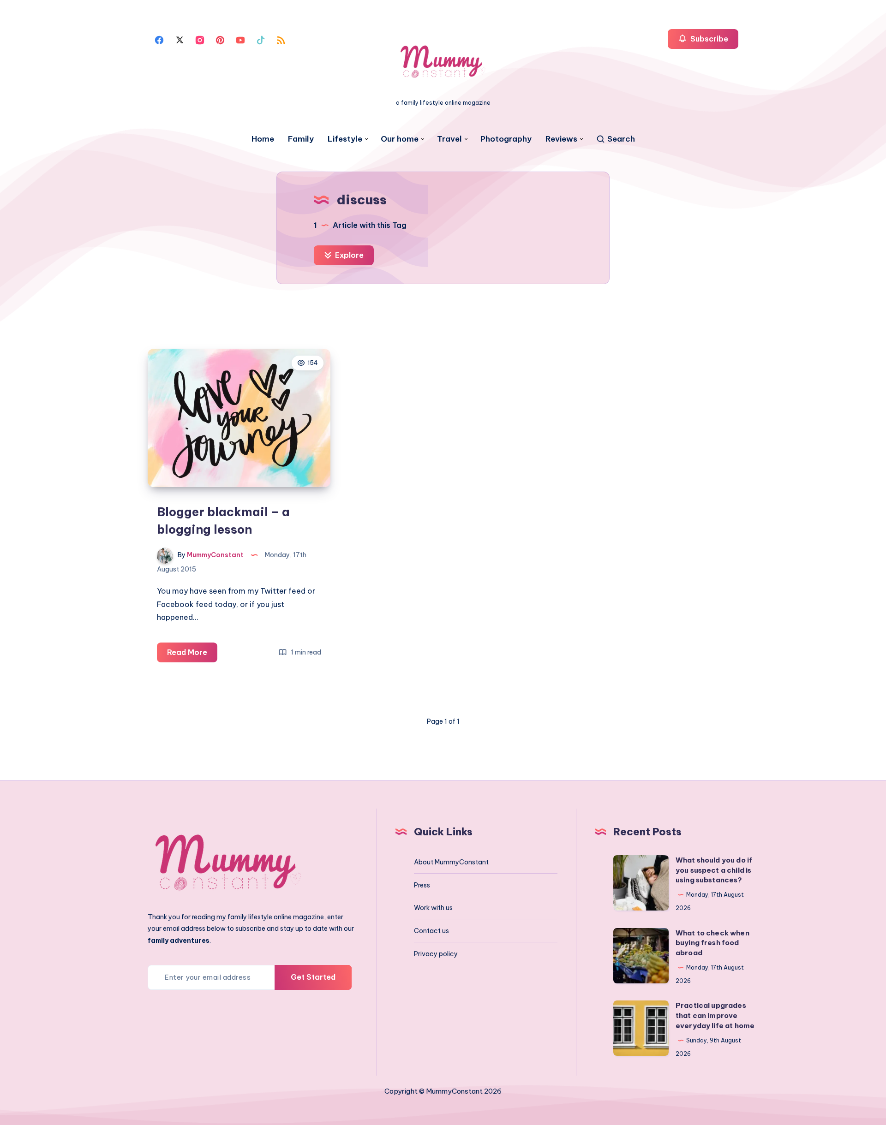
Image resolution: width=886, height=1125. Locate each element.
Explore (348, 255)
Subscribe (708, 38)
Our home (400, 139)
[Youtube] (240, 39)
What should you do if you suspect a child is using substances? (714, 870)
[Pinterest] (220, 39)
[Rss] (281, 39)
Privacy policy (436, 954)
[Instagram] (200, 39)
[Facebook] (159, 39)
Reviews (561, 139)
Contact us (431, 931)
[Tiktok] (261, 39)
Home (262, 139)
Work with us (433, 908)
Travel (449, 139)
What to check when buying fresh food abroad (712, 943)
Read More (192, 654)
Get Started (313, 977)
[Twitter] (179, 39)
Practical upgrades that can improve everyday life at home (715, 1015)
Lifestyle (345, 139)
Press (422, 885)
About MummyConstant (451, 862)
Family (301, 139)
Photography (506, 139)
